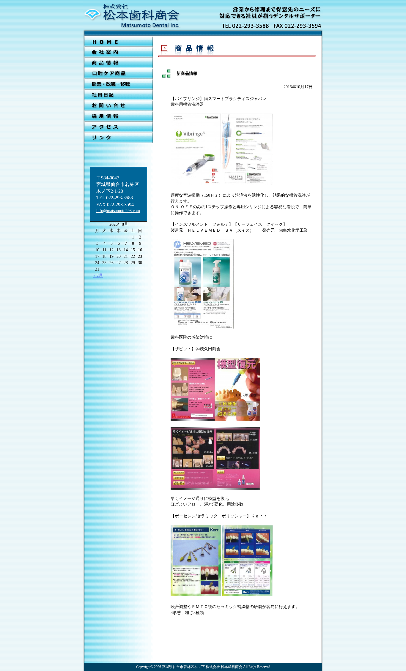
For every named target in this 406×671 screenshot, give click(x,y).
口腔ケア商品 (118, 73)
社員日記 (118, 95)
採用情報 (118, 116)
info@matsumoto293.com (118, 211)
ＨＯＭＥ (118, 41)
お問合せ (118, 105)
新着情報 (118, 63)
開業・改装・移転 (118, 84)
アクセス (118, 127)
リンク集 (118, 137)
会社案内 (118, 52)
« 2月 (98, 275)
